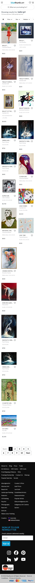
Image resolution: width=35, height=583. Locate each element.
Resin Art (4, 507)
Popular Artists (19, 498)
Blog (10, 466)
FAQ (19, 472)
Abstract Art (5, 486)
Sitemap (27, 475)
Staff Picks (18, 486)
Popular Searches (6, 478)
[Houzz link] (10, 562)
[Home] (17, 2)
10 (22, 453)
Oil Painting (5, 498)
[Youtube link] (24, 562)
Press (15, 466)
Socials (16, 478)
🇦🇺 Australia (12, 518)
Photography (5, 504)
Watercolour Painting (8, 513)
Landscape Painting (7, 492)
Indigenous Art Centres (22, 504)
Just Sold (17, 489)
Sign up (6, 544)
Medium (25, 19)
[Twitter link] (17, 562)
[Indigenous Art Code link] (17, 567)
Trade (21, 466)
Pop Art (3, 501)
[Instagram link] (10, 555)
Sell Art (17, 507)
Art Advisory (5, 469)
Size (17, 19)
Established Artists (20, 492)
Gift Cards (23, 469)
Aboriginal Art (5, 483)
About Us (4, 466)
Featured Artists (19, 495)
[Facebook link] (17, 555)
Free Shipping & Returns (8, 472)
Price (8, 19)
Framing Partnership (7, 475)
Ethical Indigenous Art (21, 501)
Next (28, 453)
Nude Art (4, 495)
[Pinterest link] (24, 555)
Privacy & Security (15, 578)
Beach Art (4, 489)
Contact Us (19, 475)
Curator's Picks (19, 483)
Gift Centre (14, 469)
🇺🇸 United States (14, 520)
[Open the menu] (2, 3)
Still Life (3, 510)
